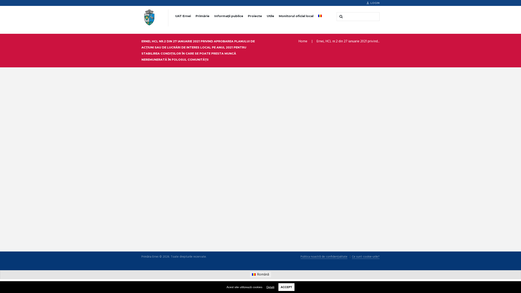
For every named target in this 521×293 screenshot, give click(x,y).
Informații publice (228, 16)
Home (302, 41)
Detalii (270, 287)
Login (375, 2)
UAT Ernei (183, 16)
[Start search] (340, 16)
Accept (286, 287)
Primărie (202, 16)
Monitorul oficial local (296, 16)
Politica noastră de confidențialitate (324, 257)
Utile (270, 16)
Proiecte (255, 16)
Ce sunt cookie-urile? (366, 257)
